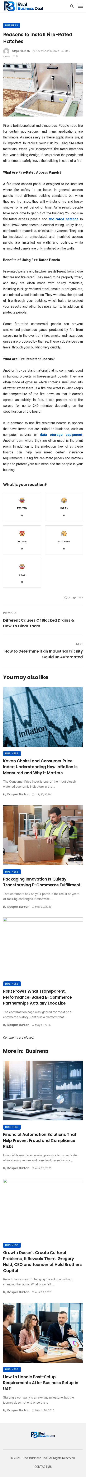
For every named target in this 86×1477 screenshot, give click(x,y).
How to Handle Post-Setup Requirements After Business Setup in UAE (40, 1383)
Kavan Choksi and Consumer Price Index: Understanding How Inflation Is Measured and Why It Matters (40, 767)
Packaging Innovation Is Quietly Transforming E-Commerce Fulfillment (42, 882)
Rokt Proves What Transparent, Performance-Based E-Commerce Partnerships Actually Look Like (37, 997)
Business (11, 25)
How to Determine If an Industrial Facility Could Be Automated (43, 654)
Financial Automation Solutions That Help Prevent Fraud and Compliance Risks (39, 1140)
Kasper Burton (21, 51)
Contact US (43, 1467)
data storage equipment (61, 435)
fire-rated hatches (63, 219)
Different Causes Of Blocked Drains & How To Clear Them (38, 623)
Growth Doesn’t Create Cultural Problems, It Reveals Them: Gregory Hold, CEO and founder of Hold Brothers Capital (42, 1261)
